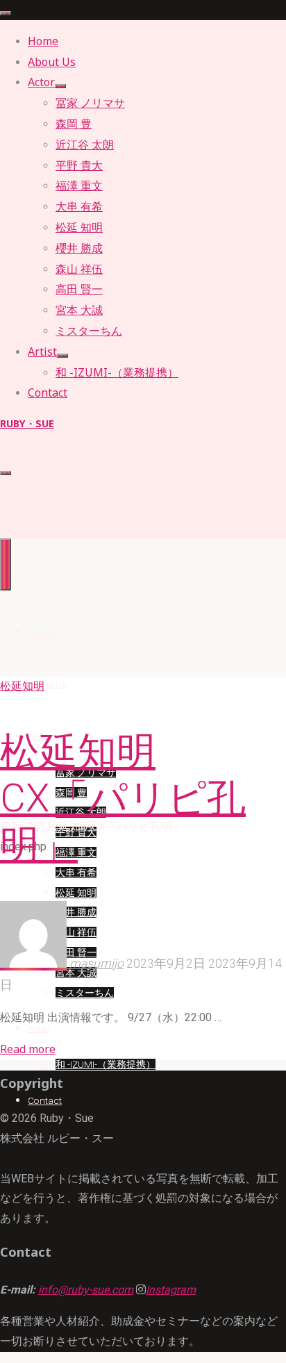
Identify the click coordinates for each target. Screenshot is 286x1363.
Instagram (171, 1289)
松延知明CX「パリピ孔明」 (123, 798)
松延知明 (22, 686)
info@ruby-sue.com (85, 1289)
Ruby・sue (27, 423)
